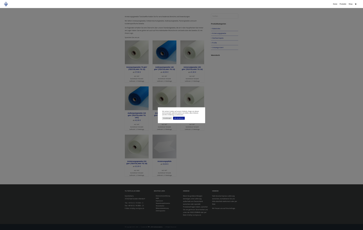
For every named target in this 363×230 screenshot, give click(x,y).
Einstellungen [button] (167, 118)
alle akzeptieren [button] (179, 118)
